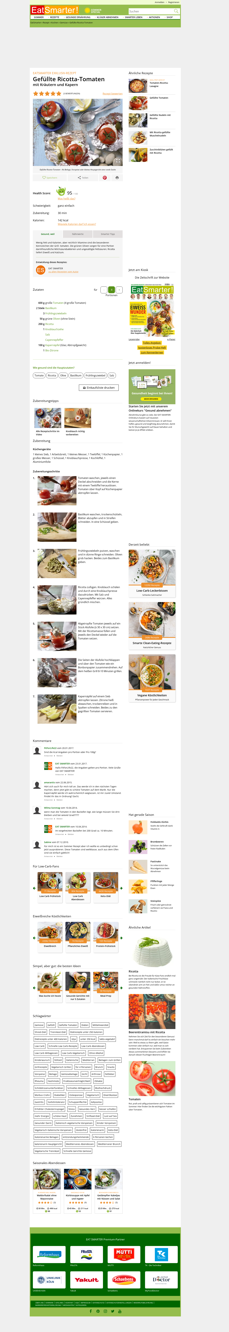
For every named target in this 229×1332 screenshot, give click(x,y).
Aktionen (154, 17)
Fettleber (109, 1074)
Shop (170, 17)
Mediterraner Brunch (109, 1144)
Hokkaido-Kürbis (159, 821)
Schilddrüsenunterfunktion (49, 1088)
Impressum (86, 1303)
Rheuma (39, 1081)
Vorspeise (40, 1074)
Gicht (84, 1074)
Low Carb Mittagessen (46, 1053)
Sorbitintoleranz (56, 1102)
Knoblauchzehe (54, 329)
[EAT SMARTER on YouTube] (120, 1311)
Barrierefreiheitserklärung (48, 1305)
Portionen (111, 295)
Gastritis (39, 1102)
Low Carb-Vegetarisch (73, 1053)
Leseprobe (134, 339)
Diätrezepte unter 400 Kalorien (51, 1039)
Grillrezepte (41, 1067)
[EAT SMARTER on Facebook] (90, 1311)
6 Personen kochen (103, 1137)
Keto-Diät (106, 896)
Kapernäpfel (52, 345)
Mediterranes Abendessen (80, 1144)
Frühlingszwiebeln (56, 313)
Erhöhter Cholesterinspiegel (49, 1109)
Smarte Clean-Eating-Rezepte (152, 643)
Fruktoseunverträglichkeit (76, 1081)
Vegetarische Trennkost (47, 1151)
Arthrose (96, 1074)
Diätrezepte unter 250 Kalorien (86, 1032)
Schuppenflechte (78, 1102)
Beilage (53, 1074)
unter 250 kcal (87, 1039)
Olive (63, 375)
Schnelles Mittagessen (79, 1088)
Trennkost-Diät (58, 1032)
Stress (71, 1109)
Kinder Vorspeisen (106, 1123)
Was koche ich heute (50, 995)
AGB (77, 1303)
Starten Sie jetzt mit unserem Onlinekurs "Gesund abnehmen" (150, 408)
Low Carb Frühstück (50, 896)
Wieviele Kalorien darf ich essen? (77, 224)
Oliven (56, 318)
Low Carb (39, 1046)
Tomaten (58, 303)
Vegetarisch (93, 1095)
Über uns (39, 1303)
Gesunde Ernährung (78, 17)
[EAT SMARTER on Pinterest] (98, 1311)
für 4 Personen (83, 1067)
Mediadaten (68, 1305)
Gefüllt (51, 1025)
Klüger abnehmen (107, 17)
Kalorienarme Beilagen (47, 1137)
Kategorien (81, 1305)
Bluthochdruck (102, 1088)
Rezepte (54, 17)
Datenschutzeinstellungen (118, 1303)
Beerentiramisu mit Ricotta (147, 1032)
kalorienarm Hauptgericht (48, 1144)
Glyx (74, 1039)
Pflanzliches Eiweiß (78, 946)
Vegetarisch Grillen (61, 1067)
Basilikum (51, 308)
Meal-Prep (105, 995)
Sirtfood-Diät (93, 1116)
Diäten (84, 1025)
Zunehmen (76, 1116)
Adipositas (96, 1102)
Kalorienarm (97, 1130)
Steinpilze (155, 900)
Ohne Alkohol (96, 1053)
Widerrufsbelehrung (143, 1303)
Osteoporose (76, 1095)
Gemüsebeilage (69, 1074)
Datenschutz (98, 1303)
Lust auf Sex (110, 1116)
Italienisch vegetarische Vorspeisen (74, 1123)
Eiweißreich (50, 946)
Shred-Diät (40, 1032)
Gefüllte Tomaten (68, 1025)
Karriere (49, 1303)
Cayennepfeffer (54, 340)
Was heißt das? (66, 198)
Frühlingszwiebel (95, 375)
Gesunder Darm (43, 1123)
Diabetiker (59, 1095)
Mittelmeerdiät (100, 1025)
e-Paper (171, 339)
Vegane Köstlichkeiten (152, 695)
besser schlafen (107, 1109)
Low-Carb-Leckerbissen (152, 590)
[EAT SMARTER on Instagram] (105, 1311)
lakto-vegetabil (107, 1039)
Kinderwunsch (42, 1060)
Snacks (110, 1067)
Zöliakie (98, 1081)
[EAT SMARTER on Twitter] (112, 1311)
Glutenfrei (81, 1130)
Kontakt (69, 1303)
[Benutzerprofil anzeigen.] (48, 769)
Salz (47, 334)
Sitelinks (59, 1303)
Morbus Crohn (42, 1095)
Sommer (39, 17)
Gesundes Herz (87, 1109)
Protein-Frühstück (105, 946)
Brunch (99, 1067)
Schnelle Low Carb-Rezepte (63, 1046)
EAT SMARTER (62, 763)
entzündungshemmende (76, 1137)
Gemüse (39, 1025)
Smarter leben (133, 17)
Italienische (72, 1060)
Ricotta (49, 324)
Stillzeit (58, 1060)
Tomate (39, 375)
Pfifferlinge (156, 881)
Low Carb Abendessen (93, 1046)
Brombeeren (157, 841)
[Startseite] (55, 9)
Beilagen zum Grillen (110, 1060)
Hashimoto (53, 1081)
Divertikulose (110, 1095)
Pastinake (155, 861)
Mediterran (88, 1060)
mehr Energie (42, 1116)
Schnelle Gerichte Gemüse (77, 1151)
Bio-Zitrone (51, 350)
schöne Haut (59, 1116)
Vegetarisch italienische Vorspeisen (53, 1130)
